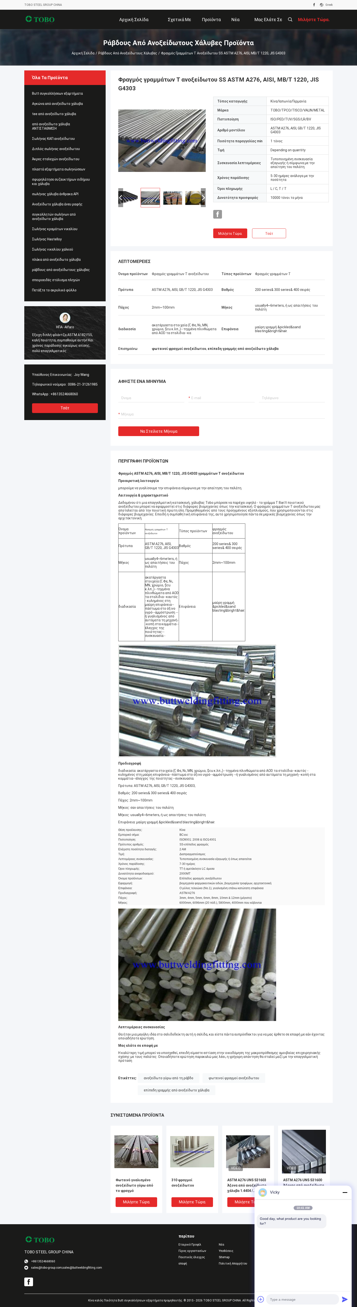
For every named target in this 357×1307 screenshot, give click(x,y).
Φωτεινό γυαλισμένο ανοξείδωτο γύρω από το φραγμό (134, 1185)
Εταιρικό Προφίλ (189, 1244)
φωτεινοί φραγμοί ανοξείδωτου (234, 1078)
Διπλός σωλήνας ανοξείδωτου (56, 149)
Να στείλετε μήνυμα (158, 431)
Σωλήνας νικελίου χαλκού (52, 249)
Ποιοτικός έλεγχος (191, 1257)
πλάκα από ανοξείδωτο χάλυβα (56, 259)
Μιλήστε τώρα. (230, 234)
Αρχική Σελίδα (83, 53)
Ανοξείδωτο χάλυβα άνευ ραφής (57, 204)
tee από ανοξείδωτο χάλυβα (54, 114)
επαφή (182, 1263)
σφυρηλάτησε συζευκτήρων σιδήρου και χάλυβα (61, 181)
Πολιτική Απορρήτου (233, 1263)
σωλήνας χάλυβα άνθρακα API (55, 194)
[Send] (345, 1299)
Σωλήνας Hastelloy (47, 239)
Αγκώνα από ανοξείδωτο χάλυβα (57, 104)
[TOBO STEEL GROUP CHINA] (40, 19)
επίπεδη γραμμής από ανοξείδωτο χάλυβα (176, 1090)
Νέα (221, 1244)
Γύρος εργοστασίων (192, 1251)
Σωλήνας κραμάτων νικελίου (54, 229)
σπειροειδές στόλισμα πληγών (56, 280)
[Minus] (345, 1192)
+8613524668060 (64, 394)
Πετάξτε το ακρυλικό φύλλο (54, 290)
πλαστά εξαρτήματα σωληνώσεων (58, 169)
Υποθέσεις (226, 1251)
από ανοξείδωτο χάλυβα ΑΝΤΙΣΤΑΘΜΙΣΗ (51, 126)
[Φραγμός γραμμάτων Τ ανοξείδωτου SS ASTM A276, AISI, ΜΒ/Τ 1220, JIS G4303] (162, 140)
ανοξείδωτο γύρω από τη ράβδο (168, 1078)
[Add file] (260, 1299)
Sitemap (224, 1257)
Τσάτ (64, 408)
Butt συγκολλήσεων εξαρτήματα (57, 93)
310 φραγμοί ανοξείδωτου (182, 1182)
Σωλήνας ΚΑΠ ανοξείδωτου (53, 139)
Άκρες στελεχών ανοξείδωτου (55, 159)
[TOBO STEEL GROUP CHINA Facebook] (314, 5)
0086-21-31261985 (83, 384)
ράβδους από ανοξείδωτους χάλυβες (127, 53)
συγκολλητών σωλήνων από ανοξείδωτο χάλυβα (54, 216)
